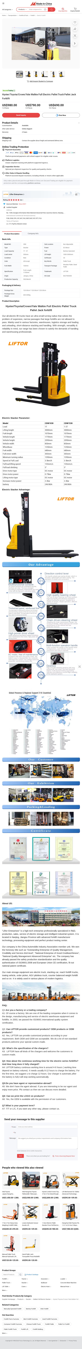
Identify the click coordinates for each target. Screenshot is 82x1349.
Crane (24, 1286)
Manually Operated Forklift (12, 1309)
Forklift (33, 15)
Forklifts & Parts (23, 15)
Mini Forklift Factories (30, 1319)
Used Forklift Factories (49, 1319)
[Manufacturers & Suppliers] (41, 4)
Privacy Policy (73, 1340)
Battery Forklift (31, 1309)
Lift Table (5, 1286)
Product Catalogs (32, 1274)
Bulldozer (44, 1283)
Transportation (12, 15)
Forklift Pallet (49, 1324)
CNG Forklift (44, 1309)
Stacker (24, 1283)
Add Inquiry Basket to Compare (41, 81)
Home (4, 15)
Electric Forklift (41, 15)
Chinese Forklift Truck (33, 1324)
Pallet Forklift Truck (10, 1329)
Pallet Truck (6, 1283)
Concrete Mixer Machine (68, 1283)
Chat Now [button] (62, 115)
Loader (62, 1279)
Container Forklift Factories (13, 1324)
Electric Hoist (45, 1286)
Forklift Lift (24, 1329)
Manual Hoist (64, 1286)
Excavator (44, 1279)
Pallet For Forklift (64, 1324)
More (4, 1333)
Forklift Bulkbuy (38, 1329)
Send (20, 1156)
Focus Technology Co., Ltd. (27, 1340)
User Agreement (53, 1340)
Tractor (24, 1279)
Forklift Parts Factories (11, 1319)
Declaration (63, 1340)
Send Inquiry (21, 115)
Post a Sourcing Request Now (64, 1156)
